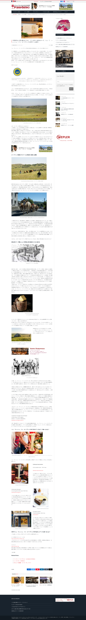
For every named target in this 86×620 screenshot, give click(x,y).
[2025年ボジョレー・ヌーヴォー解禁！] (58, 125)
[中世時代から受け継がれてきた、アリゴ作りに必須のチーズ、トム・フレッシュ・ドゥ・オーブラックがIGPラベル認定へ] (32, 28)
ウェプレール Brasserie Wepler (46, 1)
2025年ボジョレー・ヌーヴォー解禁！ (67, 125)
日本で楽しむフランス (57, 11)
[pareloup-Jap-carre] (64, 67)
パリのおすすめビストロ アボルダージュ (62, 42)
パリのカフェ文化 (46, 11)
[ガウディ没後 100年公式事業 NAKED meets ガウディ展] (58, 109)
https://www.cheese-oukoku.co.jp (17, 538)
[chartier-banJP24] (31, 354)
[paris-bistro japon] (20, 7)
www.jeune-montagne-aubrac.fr (17, 420)
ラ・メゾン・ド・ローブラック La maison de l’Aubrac (24, 559)
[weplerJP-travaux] (65, 601)
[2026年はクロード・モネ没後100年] (58, 114)
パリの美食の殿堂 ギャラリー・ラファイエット (64, 38)
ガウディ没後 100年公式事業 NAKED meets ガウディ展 (65, 44)
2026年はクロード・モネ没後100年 (62, 46)
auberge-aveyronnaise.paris (38, 470)
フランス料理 (26, 11)
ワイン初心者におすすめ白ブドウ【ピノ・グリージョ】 (67, 120)
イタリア (66, 11)
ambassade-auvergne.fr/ (16, 492)
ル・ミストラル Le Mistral (19, 560)
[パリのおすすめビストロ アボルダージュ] (58, 103)
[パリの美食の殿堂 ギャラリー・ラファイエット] (58, 98)
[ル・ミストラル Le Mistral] (46, 580)
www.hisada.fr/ (35, 514)
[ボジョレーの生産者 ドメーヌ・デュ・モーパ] (17, 580)
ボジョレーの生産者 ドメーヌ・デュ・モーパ (22, 562)
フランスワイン (36, 11)
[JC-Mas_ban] (52, 9)
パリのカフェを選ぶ (16, 11)
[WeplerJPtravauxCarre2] (64, 146)
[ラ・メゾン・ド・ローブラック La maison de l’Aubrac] (32, 580)
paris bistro (14, 45)
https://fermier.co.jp (15, 546)
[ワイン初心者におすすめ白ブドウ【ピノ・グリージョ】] (58, 120)
